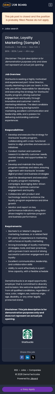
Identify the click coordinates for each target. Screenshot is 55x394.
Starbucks (9, 47)
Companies (35, 370)
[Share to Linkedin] (27, 357)
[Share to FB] (22, 357)
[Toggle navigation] (50, 4)
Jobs (23, 370)
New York (33, 47)
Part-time (21, 47)
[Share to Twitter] (33, 357)
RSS (16, 370)
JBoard (34, 378)
